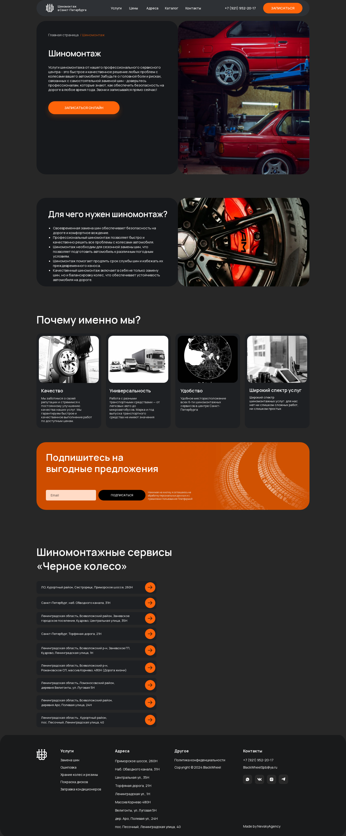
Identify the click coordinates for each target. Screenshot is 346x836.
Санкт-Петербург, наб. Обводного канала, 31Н (75, 603)
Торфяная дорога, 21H (133, 785)
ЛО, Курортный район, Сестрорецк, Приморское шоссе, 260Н (87, 587)
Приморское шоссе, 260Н (136, 761)
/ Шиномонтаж (92, 34)
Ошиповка (68, 767)
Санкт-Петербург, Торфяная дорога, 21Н (71, 634)
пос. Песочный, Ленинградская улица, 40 (148, 826)
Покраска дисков (74, 782)
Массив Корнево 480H (133, 802)
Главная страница (63, 34)
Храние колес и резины (79, 774)
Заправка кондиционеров (80, 789)
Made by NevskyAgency (261, 826)
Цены (133, 8)
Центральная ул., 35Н (132, 777)
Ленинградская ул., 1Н (132, 794)
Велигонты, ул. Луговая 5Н (136, 810)
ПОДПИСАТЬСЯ (122, 495)
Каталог (171, 8)
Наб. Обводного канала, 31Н (137, 769)
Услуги (116, 8)
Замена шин (69, 760)
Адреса (152, 8)
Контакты (193, 8)
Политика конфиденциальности (199, 760)
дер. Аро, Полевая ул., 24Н (136, 818)
